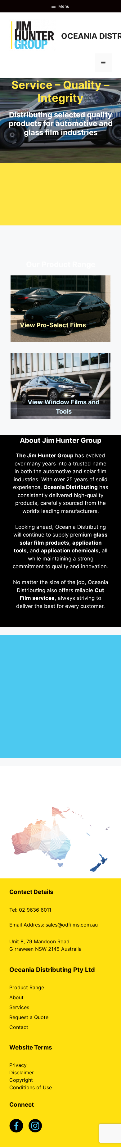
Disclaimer (21, 1072)
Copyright (21, 1080)
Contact (18, 1027)
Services (19, 1007)
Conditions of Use (30, 1087)
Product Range (26, 987)
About (16, 997)
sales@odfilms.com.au (72, 925)
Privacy (18, 1065)
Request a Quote (28, 1017)
